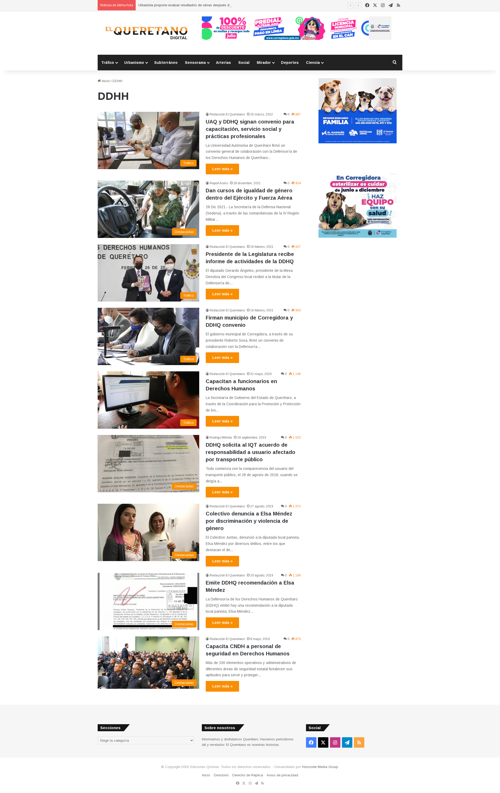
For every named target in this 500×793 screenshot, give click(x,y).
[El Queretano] (146, 33)
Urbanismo (134, 62)
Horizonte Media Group (320, 767)
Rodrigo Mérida (221, 437)
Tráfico (107, 62)
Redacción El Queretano (227, 114)
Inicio (105, 81)
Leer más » (222, 169)
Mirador (264, 62)
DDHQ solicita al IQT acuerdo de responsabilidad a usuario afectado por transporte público (250, 452)
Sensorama (195, 62)
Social (243, 62)
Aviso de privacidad (282, 775)
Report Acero (219, 183)
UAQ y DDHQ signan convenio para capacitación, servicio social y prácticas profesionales (250, 129)
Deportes (290, 62)
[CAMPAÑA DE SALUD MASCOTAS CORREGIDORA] (357, 236)
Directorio (221, 775)
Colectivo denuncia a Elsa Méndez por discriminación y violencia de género (249, 521)
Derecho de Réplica (247, 775)
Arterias (223, 62)
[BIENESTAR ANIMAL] (357, 142)
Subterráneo (166, 62)
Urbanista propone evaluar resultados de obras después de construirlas (194, 5)
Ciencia (313, 62)
